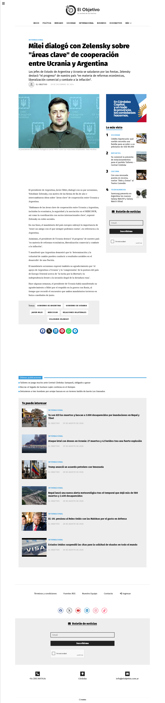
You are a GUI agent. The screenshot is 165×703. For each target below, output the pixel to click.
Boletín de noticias (128, 211)
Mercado (59, 23)
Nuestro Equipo (89, 593)
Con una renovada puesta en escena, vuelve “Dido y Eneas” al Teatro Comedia (122, 179)
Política (47, 23)
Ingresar (126, 593)
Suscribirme (126, 231)
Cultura (115, 171)
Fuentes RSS (69, 593)
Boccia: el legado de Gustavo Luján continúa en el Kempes (47, 387)
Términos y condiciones (45, 593)
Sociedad (71, 23)
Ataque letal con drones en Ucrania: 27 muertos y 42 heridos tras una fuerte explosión (95, 441)
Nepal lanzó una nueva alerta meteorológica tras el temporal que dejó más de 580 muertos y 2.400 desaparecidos (93, 494)
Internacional (86, 23)
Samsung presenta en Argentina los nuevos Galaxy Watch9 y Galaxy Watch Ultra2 (122, 197)
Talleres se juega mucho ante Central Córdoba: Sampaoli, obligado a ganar (55, 382)
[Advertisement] (64, 169)
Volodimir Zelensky (59, 319)
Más (127, 23)
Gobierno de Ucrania (76, 306)
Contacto (108, 593)
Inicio (36, 23)
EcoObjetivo (116, 23)
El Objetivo (41, 84)
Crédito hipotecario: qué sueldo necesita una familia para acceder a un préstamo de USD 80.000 (123, 143)
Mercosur (53, 312)
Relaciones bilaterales (74, 312)
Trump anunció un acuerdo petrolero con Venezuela (76, 467)
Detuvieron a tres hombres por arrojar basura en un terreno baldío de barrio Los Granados (62, 391)
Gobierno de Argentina (49, 306)
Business (101, 23)
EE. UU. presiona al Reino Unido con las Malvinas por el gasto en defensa (87, 518)
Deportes (116, 153)
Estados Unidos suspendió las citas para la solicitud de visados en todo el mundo (92, 544)
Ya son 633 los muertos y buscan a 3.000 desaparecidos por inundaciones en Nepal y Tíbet (93, 417)
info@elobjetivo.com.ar (127, 678)
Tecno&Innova (118, 190)
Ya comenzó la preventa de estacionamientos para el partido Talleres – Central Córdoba (123, 161)
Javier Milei (37, 312)
